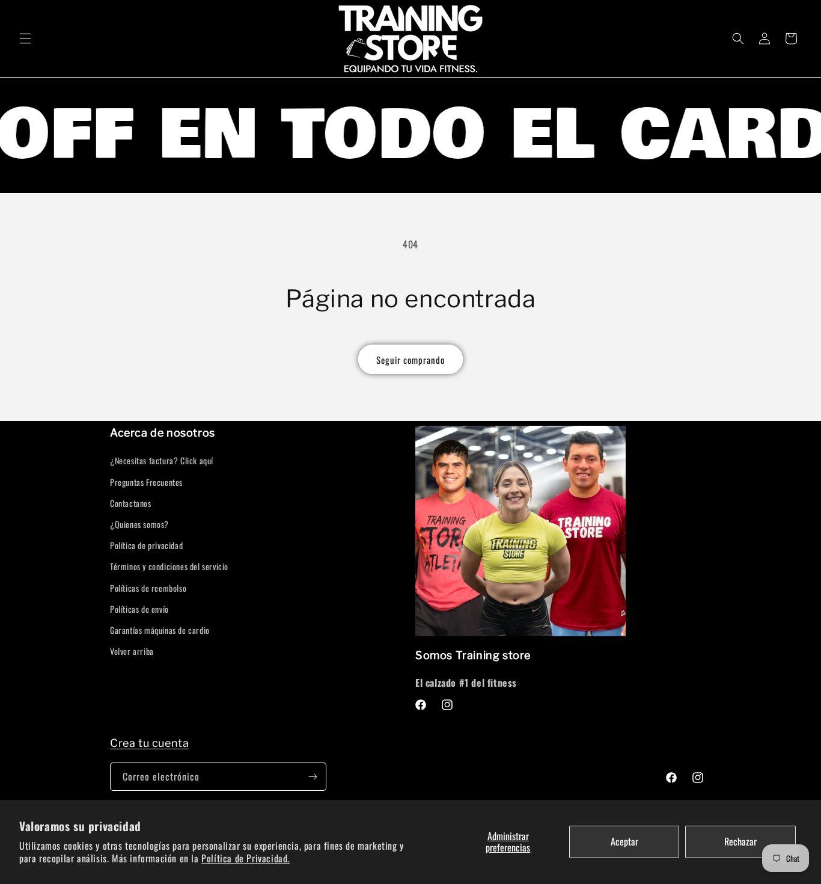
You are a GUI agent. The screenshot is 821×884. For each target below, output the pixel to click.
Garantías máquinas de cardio (160, 630)
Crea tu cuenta (149, 743)
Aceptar (624, 841)
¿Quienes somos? (139, 524)
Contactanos (130, 503)
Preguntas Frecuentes (146, 482)
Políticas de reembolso (148, 588)
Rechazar (740, 841)
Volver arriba (132, 651)
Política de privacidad (146, 545)
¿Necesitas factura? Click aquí (161, 460)
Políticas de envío (139, 609)
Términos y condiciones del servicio (169, 566)
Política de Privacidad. (245, 858)
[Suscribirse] (312, 777)
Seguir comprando (410, 359)
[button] (25, 38)
